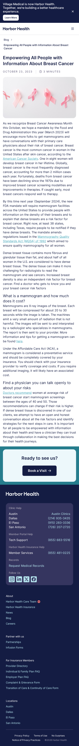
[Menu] (72, 28)
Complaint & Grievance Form (23, 682)
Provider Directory (17, 665)
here (19, 341)
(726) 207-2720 (59, 527)
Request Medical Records (26, 566)
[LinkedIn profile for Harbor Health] (19, 579)
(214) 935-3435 (59, 518)
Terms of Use (40, 735)
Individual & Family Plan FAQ (23, 671)
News (9, 612)
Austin (9, 706)
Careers (10, 623)
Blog (6, 39)
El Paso (10, 717)
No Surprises (58, 735)
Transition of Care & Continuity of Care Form (32, 688)
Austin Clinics (60, 514)
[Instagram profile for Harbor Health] (12, 579)
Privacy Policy (22, 735)
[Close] (72, 11)
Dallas (9, 711)
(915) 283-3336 (59, 522)
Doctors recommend (17, 393)
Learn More (11, 17)
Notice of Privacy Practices (26, 740)
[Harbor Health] (16, 28)
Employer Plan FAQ (17, 676)
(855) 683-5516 (59, 540)
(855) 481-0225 (59, 553)
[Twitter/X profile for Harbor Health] (26, 579)
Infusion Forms (14, 647)
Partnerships (13, 642)
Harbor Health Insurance (20, 607)
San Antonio (13, 722)
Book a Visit (37, 471)
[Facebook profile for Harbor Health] (34, 579)
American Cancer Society (20, 158)
